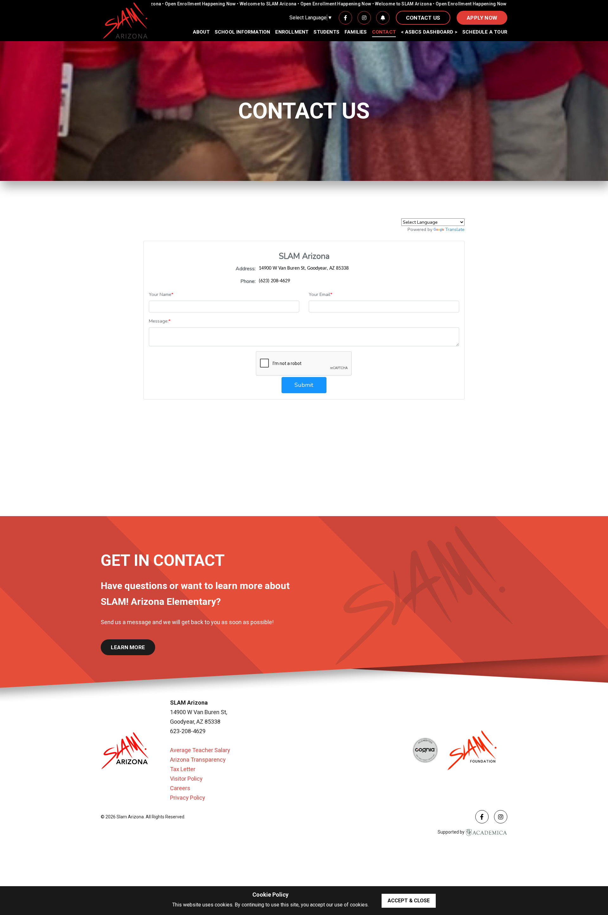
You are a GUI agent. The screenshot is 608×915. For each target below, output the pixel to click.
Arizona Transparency (198, 759)
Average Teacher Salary (200, 750)
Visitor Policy (186, 778)
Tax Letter (182, 769)
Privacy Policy (187, 797)
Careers (180, 788)
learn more (128, 647)
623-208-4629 (188, 731)
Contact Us (423, 18)
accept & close (409, 901)
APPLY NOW (482, 18)
